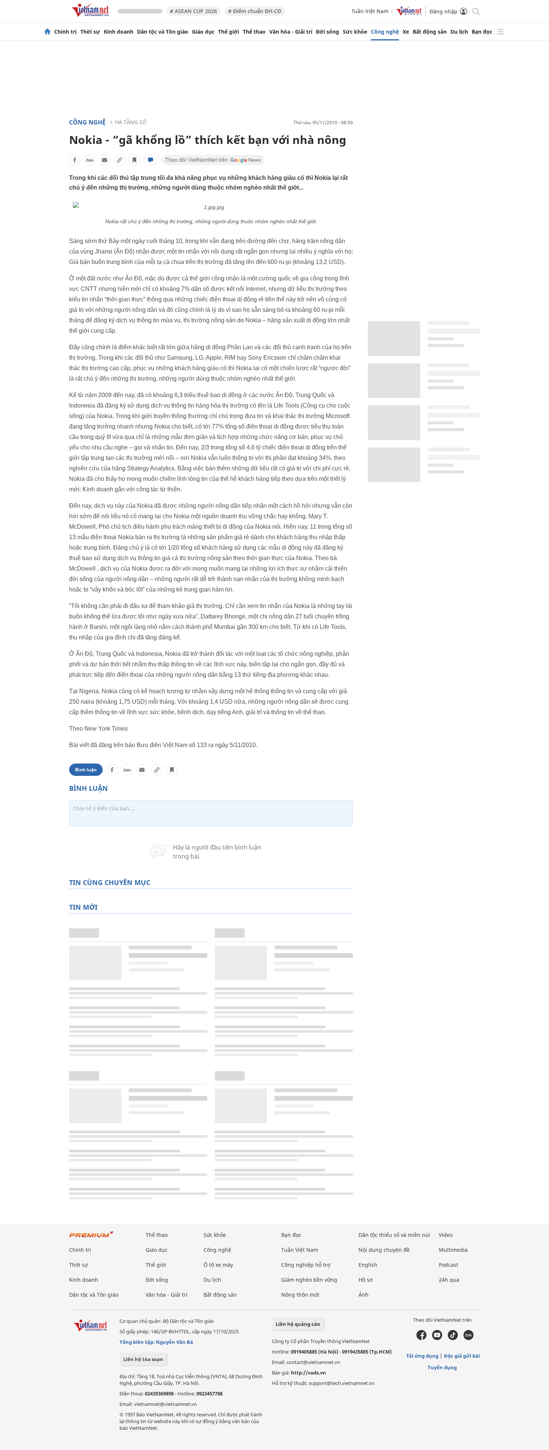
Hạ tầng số (130, 122)
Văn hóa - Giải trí (290, 31)
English (368, 1264)
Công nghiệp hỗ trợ (306, 1264)
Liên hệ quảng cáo (298, 1324)
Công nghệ (385, 31)
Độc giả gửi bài (462, 1355)
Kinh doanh (118, 31)
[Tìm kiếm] (475, 11)
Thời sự (90, 31)
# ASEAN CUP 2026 (193, 11)
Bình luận (86, 770)
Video (446, 1234)
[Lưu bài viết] (134, 160)
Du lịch (459, 31)
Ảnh (364, 1294)
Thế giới (228, 31)
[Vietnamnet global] (409, 13)
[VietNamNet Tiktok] (453, 1338)
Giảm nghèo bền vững (309, 1279)
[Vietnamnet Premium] (91, 1237)
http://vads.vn (308, 1372)
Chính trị (65, 31)
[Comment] (150, 160)
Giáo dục (203, 31)
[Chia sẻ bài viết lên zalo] (89, 160)
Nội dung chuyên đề (384, 1249)
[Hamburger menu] (500, 31)
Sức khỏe (355, 31)
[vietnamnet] (91, 18)
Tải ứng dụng (422, 1355)
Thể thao (254, 31)
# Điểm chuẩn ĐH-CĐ (254, 11)
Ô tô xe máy (218, 1264)
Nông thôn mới (300, 1294)
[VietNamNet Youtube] (437, 1338)
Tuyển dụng (442, 1367)
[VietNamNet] (47, 31)
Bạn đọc (482, 31)
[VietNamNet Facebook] (421, 1338)
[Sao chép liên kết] (119, 160)
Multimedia (453, 1249)
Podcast (448, 1264)
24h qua (449, 1279)
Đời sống (327, 31)
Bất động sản (430, 31)
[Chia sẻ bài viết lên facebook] (74, 160)
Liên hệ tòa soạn (143, 1359)
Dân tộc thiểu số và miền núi (394, 1234)
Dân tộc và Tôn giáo (162, 31)
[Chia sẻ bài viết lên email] (104, 160)
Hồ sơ (366, 1279)
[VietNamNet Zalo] (468, 1338)
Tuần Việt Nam (369, 11)
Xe (406, 31)
